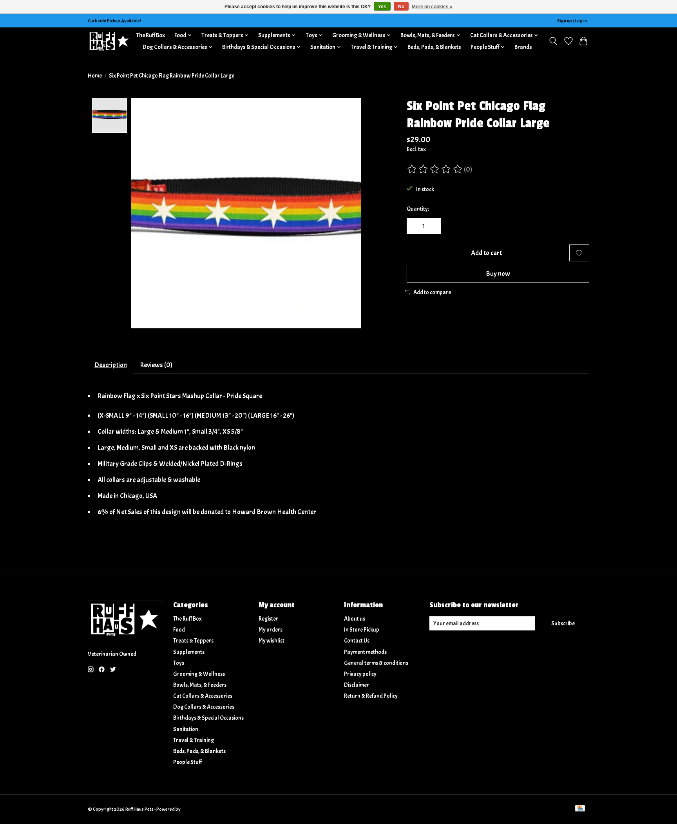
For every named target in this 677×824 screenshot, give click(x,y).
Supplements (189, 652)
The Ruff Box (150, 35)
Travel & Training (193, 740)
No (401, 6)
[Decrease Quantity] (415, 226)
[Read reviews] (435, 169)
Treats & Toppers (193, 641)
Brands (523, 47)
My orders (270, 630)
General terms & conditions (376, 663)
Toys (178, 663)
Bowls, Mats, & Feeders (199, 685)
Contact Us (356, 641)
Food (179, 630)
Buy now (498, 273)
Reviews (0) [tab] (156, 364)
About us (354, 619)
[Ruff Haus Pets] (109, 41)
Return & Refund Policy (371, 696)
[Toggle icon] (553, 41)
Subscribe (563, 623)
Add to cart (486, 252)
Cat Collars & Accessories (202, 696)
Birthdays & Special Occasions (208, 718)
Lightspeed (192, 809)
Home (95, 76)
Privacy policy (360, 674)
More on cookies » (432, 6)
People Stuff (187, 762)
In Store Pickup (361, 630)
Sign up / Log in (572, 21)
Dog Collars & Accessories (203, 707)
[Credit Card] (580, 809)
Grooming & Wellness (199, 674)
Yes (382, 6)
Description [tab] (110, 364)
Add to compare (432, 292)
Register (268, 619)
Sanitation (185, 729)
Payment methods (365, 652)
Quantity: (418, 209)
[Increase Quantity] (432, 226)
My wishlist (271, 641)
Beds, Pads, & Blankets (434, 47)
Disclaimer (356, 685)
